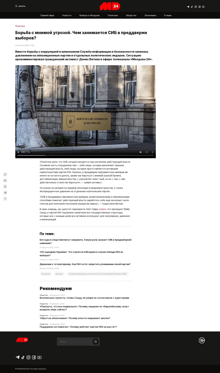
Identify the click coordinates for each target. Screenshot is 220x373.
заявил (102, 209)
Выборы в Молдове (89, 15)
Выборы (59, 274)
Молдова (46, 274)
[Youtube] (203, 6)
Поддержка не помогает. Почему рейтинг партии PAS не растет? (78, 326)
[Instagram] (195, 6)
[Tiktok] (191, 6)
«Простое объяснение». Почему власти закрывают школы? (75, 318)
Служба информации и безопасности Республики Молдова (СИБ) (98, 274)
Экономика (150, 15)
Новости (66, 15)
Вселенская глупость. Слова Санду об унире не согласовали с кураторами (84, 297)
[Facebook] (199, 6)
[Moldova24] (110, 6)
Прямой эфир (47, 15)
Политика (113, 15)
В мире (167, 15)
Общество (131, 15)
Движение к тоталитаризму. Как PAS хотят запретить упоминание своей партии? (85, 264)
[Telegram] (188, 6)
